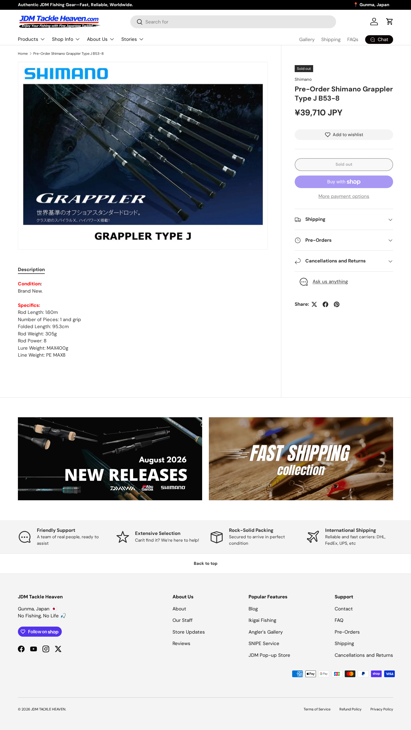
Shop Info (62, 39)
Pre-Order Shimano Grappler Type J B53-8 (68, 53)
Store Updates (189, 632)
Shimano (303, 79)
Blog (253, 609)
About (179, 609)
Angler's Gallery (266, 632)
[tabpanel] (143, 319)
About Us (97, 39)
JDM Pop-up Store (269, 655)
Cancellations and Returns (364, 655)
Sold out (344, 164)
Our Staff (183, 620)
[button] (390, 21)
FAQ (339, 620)
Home (23, 53)
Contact (344, 609)
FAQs (352, 39)
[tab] (31, 269)
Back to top (206, 563)
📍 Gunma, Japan (371, 5)
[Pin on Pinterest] (336, 304)
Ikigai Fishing (262, 620)
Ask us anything (330, 282)
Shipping (331, 39)
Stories (129, 39)
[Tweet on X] (314, 304)
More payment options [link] (343, 196)
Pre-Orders (347, 632)
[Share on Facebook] (325, 304)
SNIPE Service (264, 643)
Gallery (307, 39)
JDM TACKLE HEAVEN (48, 709)
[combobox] (233, 21)
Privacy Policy (381, 709)
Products (28, 39)
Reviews (181, 643)
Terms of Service (317, 709)
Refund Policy (350, 709)
